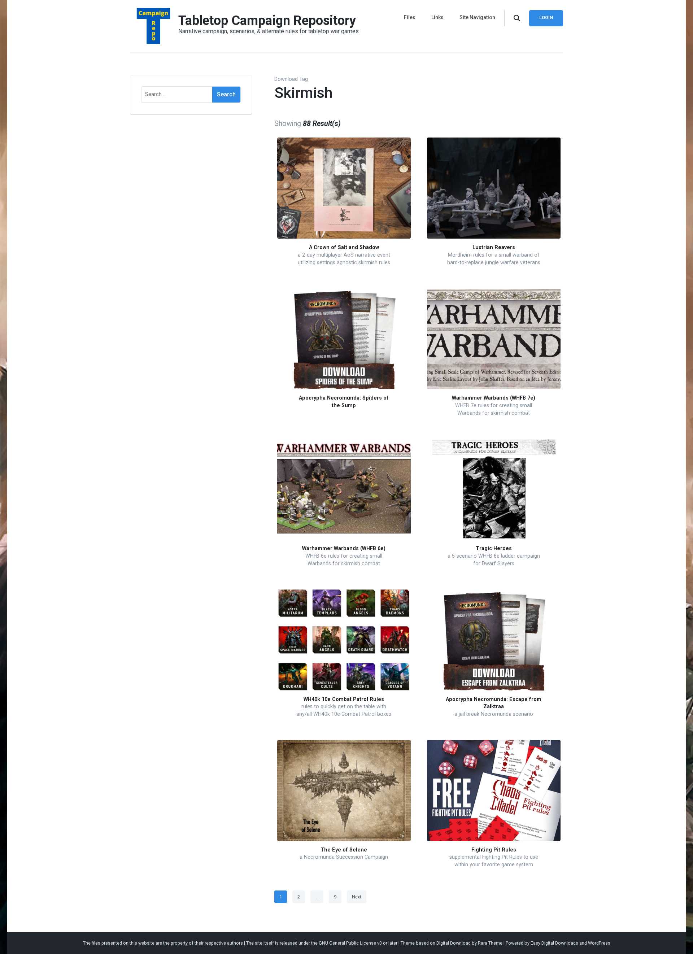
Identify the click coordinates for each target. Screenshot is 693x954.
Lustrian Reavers (493, 247)
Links (437, 17)
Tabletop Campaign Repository (267, 20)
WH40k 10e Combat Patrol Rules (344, 699)
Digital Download (453, 943)
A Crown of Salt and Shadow (344, 247)
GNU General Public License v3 (350, 943)
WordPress (599, 943)
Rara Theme (490, 943)
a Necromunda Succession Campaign (344, 857)
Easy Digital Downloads (554, 943)
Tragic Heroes (494, 548)
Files (409, 17)
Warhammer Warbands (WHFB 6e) (343, 548)
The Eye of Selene (344, 850)
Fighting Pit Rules (493, 850)
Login (546, 17)
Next (356, 896)
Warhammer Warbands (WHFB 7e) (493, 398)
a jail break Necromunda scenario (493, 714)
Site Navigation (477, 17)
